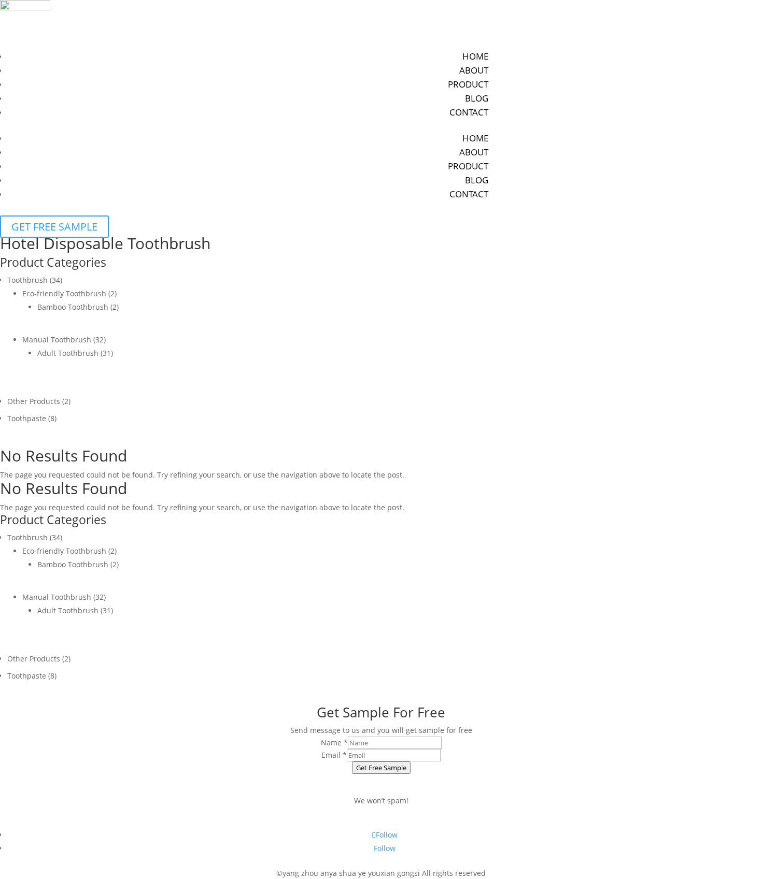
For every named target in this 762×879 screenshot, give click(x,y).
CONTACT (468, 112)
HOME (475, 56)
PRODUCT (468, 84)
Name (334, 742)
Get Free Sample (381, 767)
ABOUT (473, 70)
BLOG (476, 98)
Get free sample (54, 227)
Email (334, 755)
